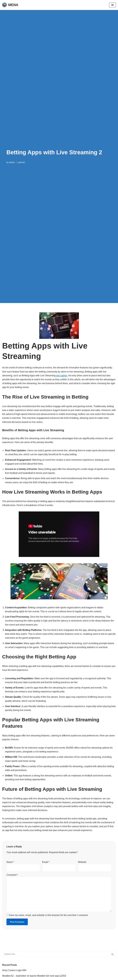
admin (12, 162)
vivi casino (61, 375)
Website (82, 862)
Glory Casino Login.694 (14, 970)
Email (46, 862)
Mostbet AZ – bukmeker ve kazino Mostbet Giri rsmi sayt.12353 (34, 976)
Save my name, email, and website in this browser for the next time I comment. (48, 915)
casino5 (21, 162)
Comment (12, 875)
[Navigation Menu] (112, 4)
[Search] (112, 954)
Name (10, 862)
